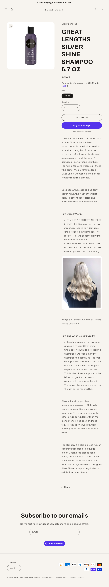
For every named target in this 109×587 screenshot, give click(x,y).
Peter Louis (18, 577)
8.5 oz (67, 96)
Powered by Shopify (32, 577)
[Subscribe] (76, 532)
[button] (6, 10)
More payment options (82, 132)
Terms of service (77, 577)
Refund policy (48, 577)
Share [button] (67, 487)
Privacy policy (61, 577)
